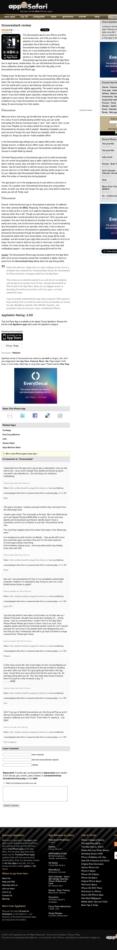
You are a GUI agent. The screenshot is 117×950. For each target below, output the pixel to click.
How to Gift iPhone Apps (92, 894)
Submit (82, 17)
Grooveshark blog (24, 261)
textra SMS (54, 865)
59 (50, 856)
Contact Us (7, 895)
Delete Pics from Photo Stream (95, 850)
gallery (27, 865)
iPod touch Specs (89, 884)
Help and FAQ (8, 881)
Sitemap (6, 898)
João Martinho (61, 858)
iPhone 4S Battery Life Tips (93, 857)
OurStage (7, 430)
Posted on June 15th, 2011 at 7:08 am (15, 727)
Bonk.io (62, 865)
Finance (105, 102)
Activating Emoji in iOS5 (92, 853)
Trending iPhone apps (25, 854)
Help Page (64, 364)
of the (36, 11)
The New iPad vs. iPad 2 (92, 846)
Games (105, 87)
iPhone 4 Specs (88, 870)
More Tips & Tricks (89, 905)
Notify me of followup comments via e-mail (21, 783)
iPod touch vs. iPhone (91, 891)
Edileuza (62, 892)
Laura (52, 842)
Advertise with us (9, 885)
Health (113, 106)
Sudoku (52, 846)
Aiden (52, 908)
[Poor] (5, 30)
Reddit (60, 415)
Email (104, 109)
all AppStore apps (18, 324)
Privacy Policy (74, 934)
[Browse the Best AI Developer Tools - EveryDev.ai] (35, 386)
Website (16, 352)
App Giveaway (68, 17)
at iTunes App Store (12, 337)
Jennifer (53, 915)
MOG (25, 207)
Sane (5, 703)
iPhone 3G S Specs (90, 874)
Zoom (15, 30)
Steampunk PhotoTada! (59, 839)
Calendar (113, 109)
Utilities (105, 93)
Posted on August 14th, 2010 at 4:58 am (16, 483)
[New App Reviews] (10, 17)
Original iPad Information (92, 863)
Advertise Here (85, 110)
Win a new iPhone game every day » (22, 454)
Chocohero (53, 897)
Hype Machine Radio (12, 447)
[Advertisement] (85, 64)
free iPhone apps (16, 848)
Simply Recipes (55, 913)
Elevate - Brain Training (59, 890)
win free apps (10, 863)
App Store (24, 361)
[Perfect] (12, 30)
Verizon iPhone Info (90, 867)
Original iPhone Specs (91, 881)
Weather (105, 106)
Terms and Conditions (56, 934)
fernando (54, 892)
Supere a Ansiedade (57, 900)
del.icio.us (47, 415)
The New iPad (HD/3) (91, 843)
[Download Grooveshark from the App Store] (10, 47)
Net (47, 361)
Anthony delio (62, 915)
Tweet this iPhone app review (22, 415)
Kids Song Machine (11, 434)
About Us (6, 878)
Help (97, 17)
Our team (27, 840)
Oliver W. (58, 849)
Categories (39, 17)
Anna (52, 849)
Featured (34, 361)
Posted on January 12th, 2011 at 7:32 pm (16, 688)
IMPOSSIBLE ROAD (58, 853)
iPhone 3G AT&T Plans (91, 887)
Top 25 (24, 17)
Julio (57, 908)
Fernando (62, 872)
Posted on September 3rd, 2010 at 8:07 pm (17, 591)
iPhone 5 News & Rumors (92, 839)
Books (105, 112)
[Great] (9, 30)
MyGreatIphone (10, 742)
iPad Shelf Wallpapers (91, 898)
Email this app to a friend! (10, 415)
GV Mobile (53, 862)
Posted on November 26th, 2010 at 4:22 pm (17, 641)
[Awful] (2, 30)
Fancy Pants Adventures (60, 906)
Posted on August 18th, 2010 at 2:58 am (16, 555)
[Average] (7, 30)
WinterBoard (54, 869)
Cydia (32, 66)
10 (50, 899)
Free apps (106, 90)
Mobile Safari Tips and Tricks (94, 901)
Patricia (54, 899)
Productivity (107, 96)
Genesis (54, 872)
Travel (113, 102)
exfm (5, 438)
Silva (61, 885)
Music (41, 361)
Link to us (6, 891)
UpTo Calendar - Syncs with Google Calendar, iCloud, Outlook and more (59, 880)
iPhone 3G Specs (89, 877)
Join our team (8, 888)
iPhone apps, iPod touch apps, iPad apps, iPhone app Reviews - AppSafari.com (34, 5)
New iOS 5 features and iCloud (95, 860)
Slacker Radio (9, 443)
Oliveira (55, 885)
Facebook (35, 415)
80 (50, 872)
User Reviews (18, 30)
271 (50, 885)
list (34, 865)
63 (50, 892)
